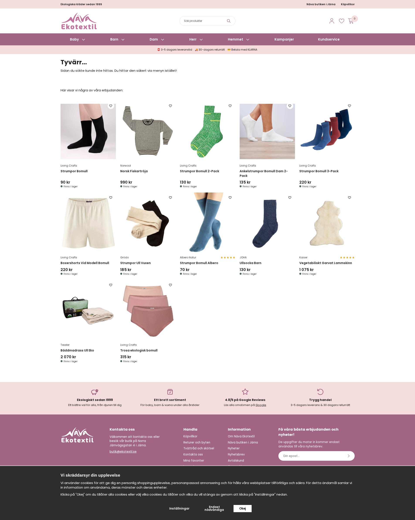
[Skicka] (349, 456)
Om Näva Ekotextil (241, 436)
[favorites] (341, 21)
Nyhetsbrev (236, 454)
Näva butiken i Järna (321, 4)
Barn (114, 39)
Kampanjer (284, 39)
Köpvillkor (348, 4)
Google (261, 405)
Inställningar (179, 508)
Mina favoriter (193, 461)
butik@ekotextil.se (123, 452)
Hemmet (235, 39)
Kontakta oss (193, 454)
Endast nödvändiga (214, 508)
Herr (192, 39)
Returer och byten (196, 442)
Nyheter (234, 448)
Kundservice (329, 39)
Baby (74, 39)
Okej (242, 508)
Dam (154, 39)
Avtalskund (236, 461)
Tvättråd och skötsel (198, 448)
